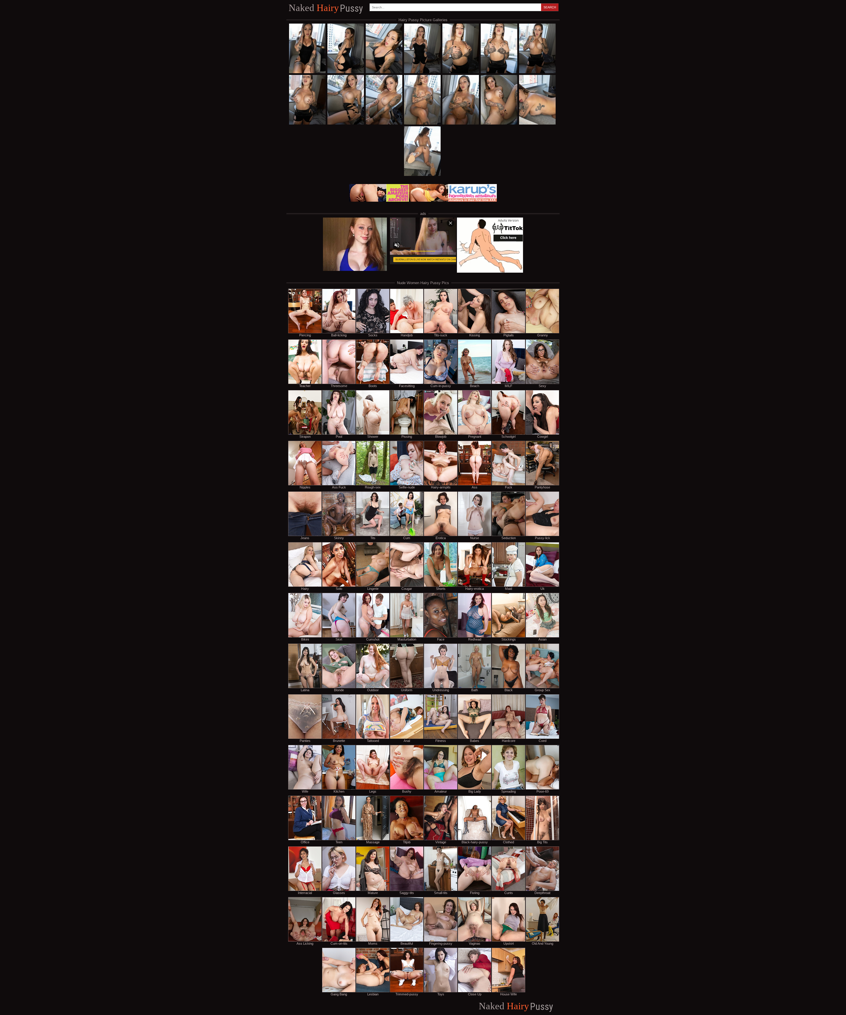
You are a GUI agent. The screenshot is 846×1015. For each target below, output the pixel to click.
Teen (339, 842)
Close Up (474, 994)
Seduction (508, 538)
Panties (305, 740)
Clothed (508, 842)
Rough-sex (373, 487)
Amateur (440, 791)
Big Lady (474, 791)
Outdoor (373, 690)
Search (550, 7)
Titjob (406, 842)
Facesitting (407, 385)
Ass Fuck (339, 487)
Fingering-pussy (440, 943)
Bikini (305, 639)
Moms (372, 943)
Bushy (406, 791)
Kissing (474, 335)
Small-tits (440, 892)
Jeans (305, 538)
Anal (407, 740)
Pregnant (474, 436)
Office (305, 842)
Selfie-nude (407, 487)
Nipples (305, 487)
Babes (474, 740)
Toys (440, 994)
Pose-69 (542, 791)
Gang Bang (339, 994)
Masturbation (406, 639)
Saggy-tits (406, 892)
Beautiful (407, 943)
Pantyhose (542, 487)
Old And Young (542, 943)
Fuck (508, 487)
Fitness (440, 740)
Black (509, 690)
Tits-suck (440, 335)
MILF (508, 385)
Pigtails (508, 335)
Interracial (305, 892)
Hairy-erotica (474, 588)
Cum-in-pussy (440, 385)
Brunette (339, 740)
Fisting (474, 892)
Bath (474, 690)
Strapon (305, 436)
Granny (542, 335)
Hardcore (508, 740)
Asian (542, 639)
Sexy (542, 385)
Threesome (339, 385)
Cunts (508, 892)
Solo (339, 588)
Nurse (474, 538)
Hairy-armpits (441, 487)
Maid (508, 588)
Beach (474, 385)
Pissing (406, 436)
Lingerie (372, 588)
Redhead (474, 639)
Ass (474, 487)
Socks (372, 335)
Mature (373, 892)
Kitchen (339, 791)
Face (440, 639)
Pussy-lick (542, 538)
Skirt (339, 639)
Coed (542, 740)
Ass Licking (305, 943)
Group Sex (542, 690)
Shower (372, 436)
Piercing (305, 335)
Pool (339, 436)
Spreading (508, 791)
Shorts (440, 588)
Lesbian (372, 994)
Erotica (441, 538)
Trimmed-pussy (406, 994)
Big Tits (542, 842)
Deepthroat (542, 892)
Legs (372, 791)
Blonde (339, 690)
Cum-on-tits (338, 943)
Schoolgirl (508, 436)
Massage (373, 842)
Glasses (339, 892)
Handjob (407, 335)
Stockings (508, 639)
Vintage (440, 842)
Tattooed (373, 740)
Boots (373, 385)
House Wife (508, 994)
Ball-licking (339, 335)
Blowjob (440, 436)
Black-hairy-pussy (475, 842)
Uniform (406, 690)
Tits (372, 538)
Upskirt (508, 943)
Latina (305, 690)
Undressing (440, 690)
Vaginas (474, 943)
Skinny (339, 538)
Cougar (406, 588)
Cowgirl (542, 436)
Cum (406, 538)
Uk (542, 588)
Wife (305, 791)
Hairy (326, 8)
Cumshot (372, 639)
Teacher (305, 385)
